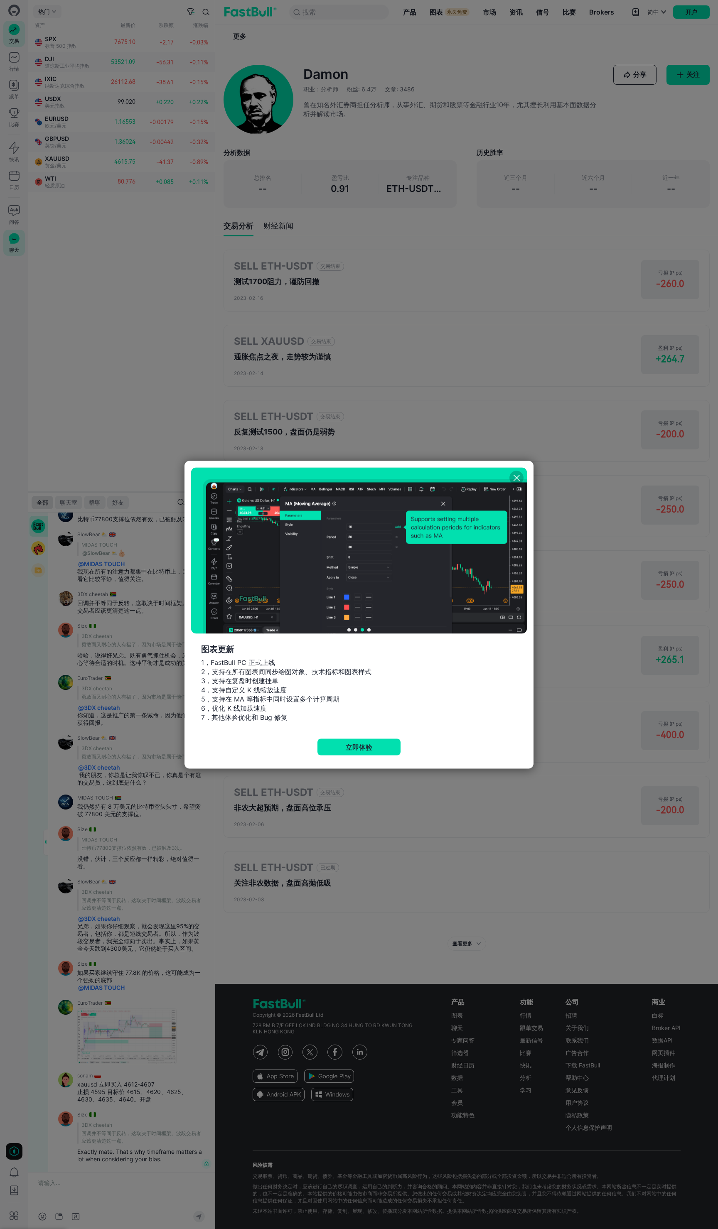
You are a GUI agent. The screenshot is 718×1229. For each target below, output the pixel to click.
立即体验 (359, 747)
